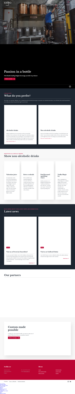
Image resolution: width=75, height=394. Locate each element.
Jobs (56, 1)
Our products (44, 4)
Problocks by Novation (21, 381)
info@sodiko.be (27, 371)
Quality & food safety (4, 390)
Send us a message (13, 337)
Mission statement (3, 389)
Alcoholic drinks (58, 369)
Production (2, 389)
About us (61, 4)
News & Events (62, 1)
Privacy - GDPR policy (12, 381)
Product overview (8, 78)
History (1, 388)
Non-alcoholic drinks (42, 371)
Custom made (53, 4)
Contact (68, 4)
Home (39, 369)
